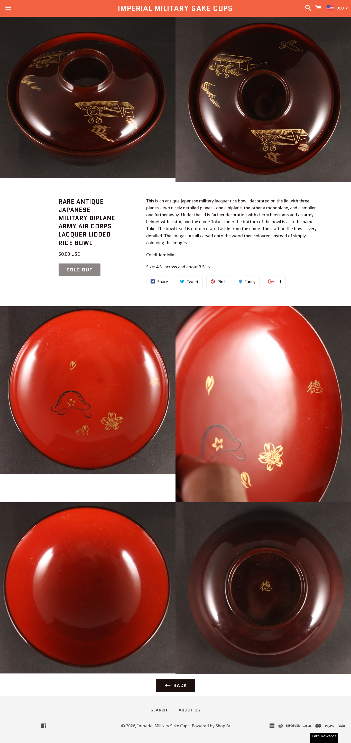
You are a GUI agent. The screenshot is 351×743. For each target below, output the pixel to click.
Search (159, 710)
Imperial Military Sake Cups (175, 8)
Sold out (80, 270)
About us (189, 710)
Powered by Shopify (211, 725)
